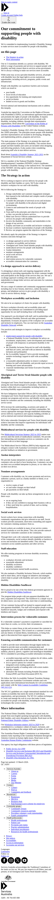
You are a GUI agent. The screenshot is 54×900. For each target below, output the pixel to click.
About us (14, 771)
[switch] (8, 20)
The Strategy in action (14, 57)
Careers (14, 773)
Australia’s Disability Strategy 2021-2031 (26, 154)
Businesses (11, 794)
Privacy (9, 836)
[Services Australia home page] (5, 11)
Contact (10, 785)
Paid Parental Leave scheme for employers (28, 804)
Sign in (6, 13)
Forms (13, 776)
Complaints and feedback (21, 792)
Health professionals (14, 818)
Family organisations (19, 815)
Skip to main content (9, 2)
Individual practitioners (20, 829)
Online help (18, 15)
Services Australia (13, 769)
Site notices (10, 838)
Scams (13, 778)
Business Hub (16, 801)
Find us (14, 790)
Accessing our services (15, 845)
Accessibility (11, 840)
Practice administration (20, 827)
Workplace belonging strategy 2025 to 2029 (22, 725)
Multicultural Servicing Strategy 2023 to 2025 (23, 434)
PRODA (14, 799)
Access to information (14, 843)
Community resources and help (23, 811)
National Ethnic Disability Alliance (15, 720)
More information (13, 59)
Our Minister (16, 783)
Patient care (15, 823)
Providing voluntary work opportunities (26, 813)
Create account (7, 15)
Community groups (14, 806)
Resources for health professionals (24, 832)
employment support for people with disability (24, 336)
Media (13, 780)
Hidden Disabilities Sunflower (19, 592)
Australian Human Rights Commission (16, 740)
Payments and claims (19, 825)
